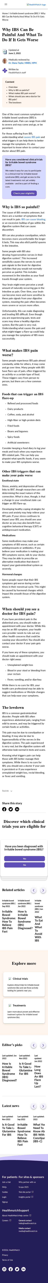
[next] (43, 890)
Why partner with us (27, 1182)
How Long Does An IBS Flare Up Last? (38, 1076)
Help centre (23, 1216)
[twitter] (11, 811)
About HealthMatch (10, 1216)
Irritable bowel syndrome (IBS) (24, 13)
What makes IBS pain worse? (22, 93)
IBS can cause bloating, (33, 219)
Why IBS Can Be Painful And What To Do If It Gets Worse (23, 16)
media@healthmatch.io (28, 1231)
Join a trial (6, 1182)
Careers (5, 1221)
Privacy (5, 1255)
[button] (24, 193)
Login (4, 1197)
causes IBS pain (32, 137)
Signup (5, 1202)
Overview (13, 87)
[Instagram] (4, 1271)
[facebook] (4, 811)
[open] (6, 4)
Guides (5, 1192)
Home (5, 13)
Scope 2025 (24, 1187)
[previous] (33, 890)
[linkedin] (17, 811)
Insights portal (24, 1197)
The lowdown (15, 103)
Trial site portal (25, 1192)
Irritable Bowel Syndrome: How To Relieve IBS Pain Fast (9, 921)
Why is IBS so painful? (19, 90)
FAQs (4, 1187)
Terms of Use (7, 1260)
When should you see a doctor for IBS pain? (24, 98)
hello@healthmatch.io (27, 1223)
